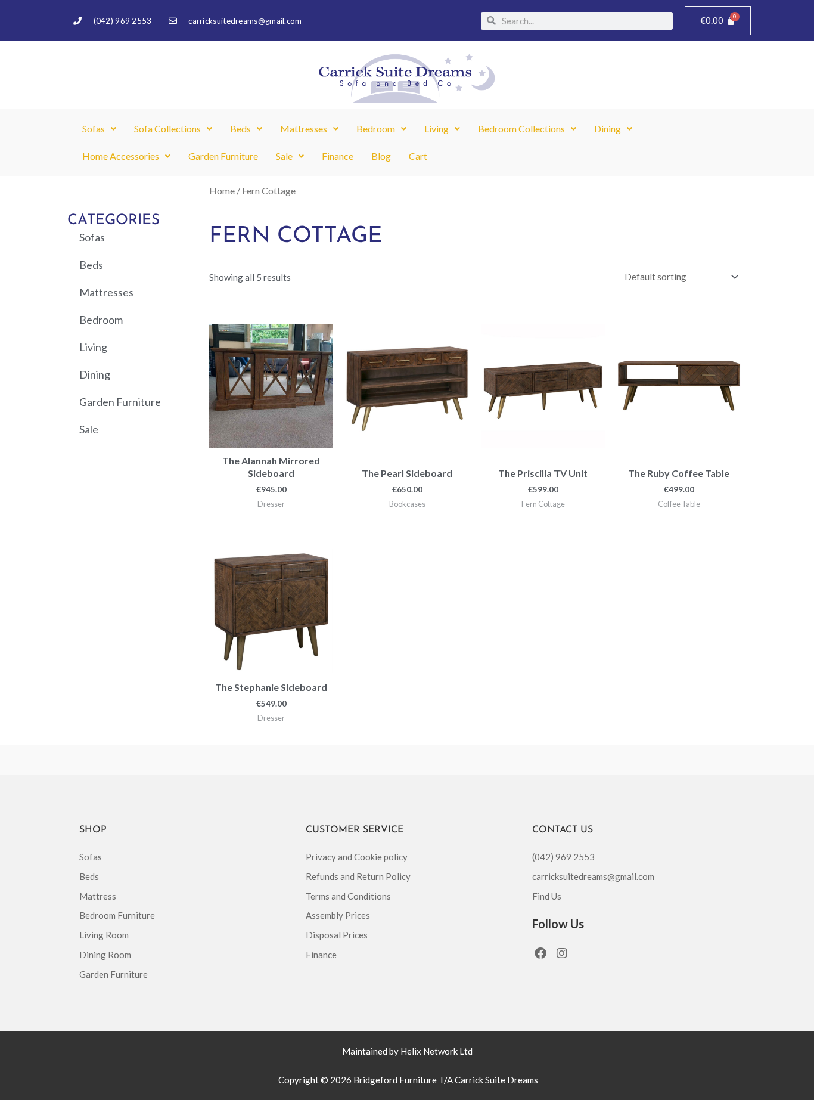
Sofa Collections (167, 128)
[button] (99, 128)
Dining (607, 128)
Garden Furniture (223, 156)
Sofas (93, 128)
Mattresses (303, 128)
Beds (240, 128)
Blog (381, 156)
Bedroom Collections (521, 128)
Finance (337, 156)
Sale (284, 156)
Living (436, 128)
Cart (418, 156)
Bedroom (375, 128)
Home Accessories (120, 156)
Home (222, 190)
